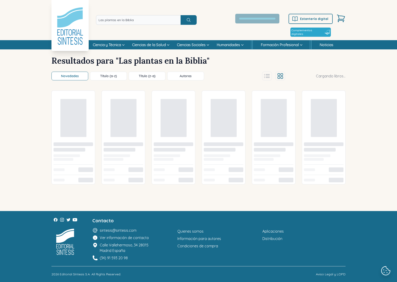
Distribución (272, 238)
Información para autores (199, 238)
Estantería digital (314, 19)
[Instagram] (62, 219)
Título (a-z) (108, 76)
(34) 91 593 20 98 (114, 258)
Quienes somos (190, 231)
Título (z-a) (147, 76)
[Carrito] (341, 18)
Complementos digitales (301, 32)
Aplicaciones (273, 231)
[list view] (267, 76)
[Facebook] (55, 219)
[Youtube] (75, 219)
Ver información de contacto (124, 237)
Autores (186, 76)
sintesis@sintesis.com (118, 230)
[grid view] (280, 76)
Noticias (326, 44)
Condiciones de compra (197, 246)
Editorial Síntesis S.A (75, 274)
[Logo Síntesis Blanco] (65, 242)
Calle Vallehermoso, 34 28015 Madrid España (124, 248)
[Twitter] (68, 219)
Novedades (70, 76)
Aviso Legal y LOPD (331, 274)
